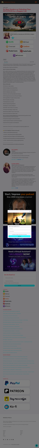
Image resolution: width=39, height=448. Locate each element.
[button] (29, 211)
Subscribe (19, 236)
